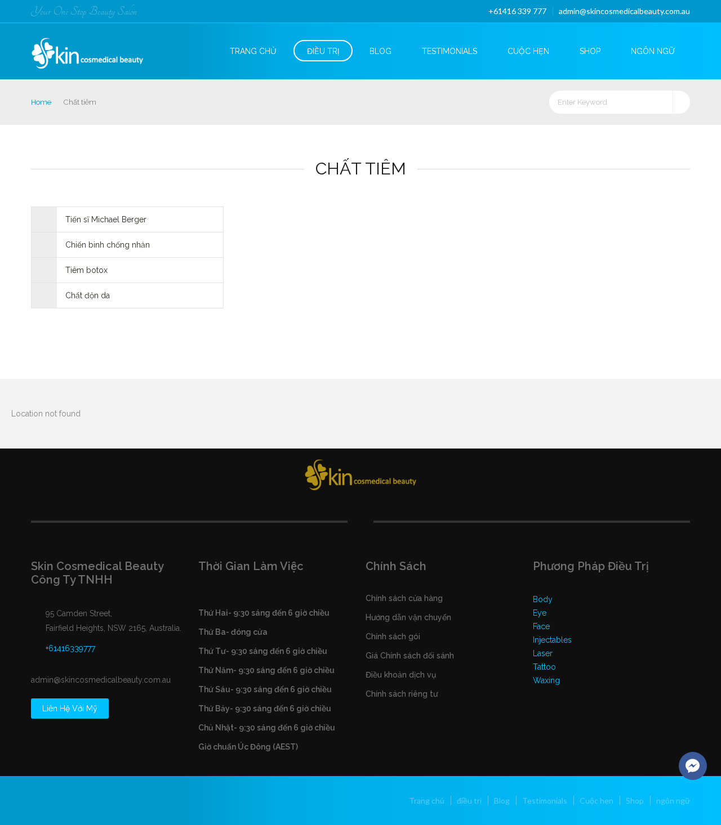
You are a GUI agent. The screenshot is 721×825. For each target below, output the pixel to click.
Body (543, 599)
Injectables (552, 639)
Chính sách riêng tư (402, 693)
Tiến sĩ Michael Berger (105, 219)
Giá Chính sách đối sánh (410, 655)
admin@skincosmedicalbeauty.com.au (624, 11)
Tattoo (544, 666)
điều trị (323, 51)
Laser (543, 653)
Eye (539, 612)
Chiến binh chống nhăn (107, 244)
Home (41, 102)
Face (541, 626)
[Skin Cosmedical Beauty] (97, 50)
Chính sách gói (393, 636)
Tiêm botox (86, 270)
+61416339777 (70, 648)
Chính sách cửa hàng (404, 598)
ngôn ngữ (653, 51)
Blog (380, 51)
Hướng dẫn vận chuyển (408, 617)
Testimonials (449, 51)
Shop (590, 51)
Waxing (546, 680)
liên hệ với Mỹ (69, 708)
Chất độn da (87, 295)
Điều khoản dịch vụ (401, 674)
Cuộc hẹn (528, 51)
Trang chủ (253, 51)
